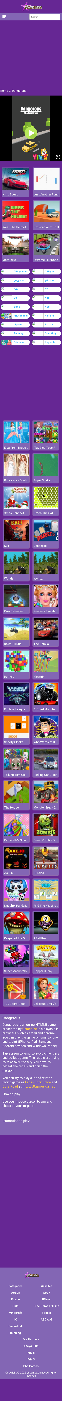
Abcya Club (31, 1346)
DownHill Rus (12, 644)
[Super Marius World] (16, 965)
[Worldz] (16, 573)
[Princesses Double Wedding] (16, 475)
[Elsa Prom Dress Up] (16, 442)
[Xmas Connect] (16, 507)
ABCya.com (20, 271)
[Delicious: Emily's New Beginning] (46, 998)
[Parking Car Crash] (46, 769)
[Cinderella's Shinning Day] (16, 835)
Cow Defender (13, 611)
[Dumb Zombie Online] (46, 835)
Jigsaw (18, 324)
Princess (19, 342)
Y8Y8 (17, 306)
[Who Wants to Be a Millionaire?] (46, 736)
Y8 (46, 289)
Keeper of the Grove (17, 938)
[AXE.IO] (16, 867)
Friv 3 (31, 1359)
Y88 (47, 306)
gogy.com (19, 280)
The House (11, 807)
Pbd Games (31, 1366)
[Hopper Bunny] (46, 965)
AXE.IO (8, 873)
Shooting (50, 333)
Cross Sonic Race (38, 1082)
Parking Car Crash (45, 774)
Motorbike (9, 260)
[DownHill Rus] (16, 638)
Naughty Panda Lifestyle (20, 905)
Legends (50, 342)
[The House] (16, 802)
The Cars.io (41, 644)
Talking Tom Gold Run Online (23, 774)
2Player (49, 271)
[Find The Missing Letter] (46, 900)
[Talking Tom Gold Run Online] (16, 769)
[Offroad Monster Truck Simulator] (46, 704)
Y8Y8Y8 (49, 315)
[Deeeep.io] (46, 540)
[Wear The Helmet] (15, 221)
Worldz (8, 578)
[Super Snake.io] (46, 475)
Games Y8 (29, 1029)
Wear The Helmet (14, 227)
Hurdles (39, 873)
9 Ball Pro (40, 938)
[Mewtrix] (46, 671)
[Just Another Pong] (47, 188)
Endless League (14, 709)
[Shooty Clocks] (16, 736)
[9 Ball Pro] (46, 933)
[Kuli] (16, 540)
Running (18, 333)
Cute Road (10, 1086)
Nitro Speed (10, 194)
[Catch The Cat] (46, 507)
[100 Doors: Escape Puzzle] (16, 998)
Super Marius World (17, 971)
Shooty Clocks (13, 742)
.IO (15, 1319)
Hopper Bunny (43, 971)
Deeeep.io (40, 545)
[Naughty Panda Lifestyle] (16, 900)
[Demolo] (16, 671)
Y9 (15, 298)
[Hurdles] (46, 867)
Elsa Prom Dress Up (17, 447)
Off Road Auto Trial (46, 227)
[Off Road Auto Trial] (47, 221)
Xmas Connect (14, 513)
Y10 (47, 298)
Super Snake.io (43, 480)
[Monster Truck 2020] (46, 802)
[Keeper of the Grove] (16, 933)
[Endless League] (16, 704)
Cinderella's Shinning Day (20, 840)
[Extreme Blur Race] (47, 254)
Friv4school (21, 315)
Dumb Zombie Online (47, 840)
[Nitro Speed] (15, 188)
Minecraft (15, 1312)
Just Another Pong (46, 194)
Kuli (6, 545)
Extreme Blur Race (46, 260)
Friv (16, 289)
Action (15, 1292)
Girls (15, 1306)
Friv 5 (31, 1352)
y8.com (49, 280)
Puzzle (49, 324)
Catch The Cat (43, 513)
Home (4, 90)
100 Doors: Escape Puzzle (21, 1003)
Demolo (9, 676)
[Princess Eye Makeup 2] (46, 606)
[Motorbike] (15, 254)
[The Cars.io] (46, 638)
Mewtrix (39, 676)
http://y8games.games (38, 1086)
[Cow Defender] (16, 606)
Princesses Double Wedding (22, 480)
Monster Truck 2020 (47, 807)
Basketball (15, 1326)
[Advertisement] (31, 54)
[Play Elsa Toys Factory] (46, 442)
